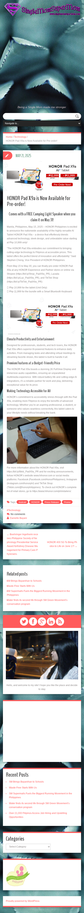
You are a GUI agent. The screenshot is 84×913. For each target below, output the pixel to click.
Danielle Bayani (18, 518)
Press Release (52, 502)
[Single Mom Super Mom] (42, 9)
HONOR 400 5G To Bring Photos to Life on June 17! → (62, 544)
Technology (20, 137)
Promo (67, 502)
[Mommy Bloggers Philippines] (18, 875)
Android (22, 502)
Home (9, 137)
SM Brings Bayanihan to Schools (24, 581)
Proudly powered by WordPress (22, 901)
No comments (18, 514)
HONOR (35, 502)
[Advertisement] (42, 61)
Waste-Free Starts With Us (21, 586)
